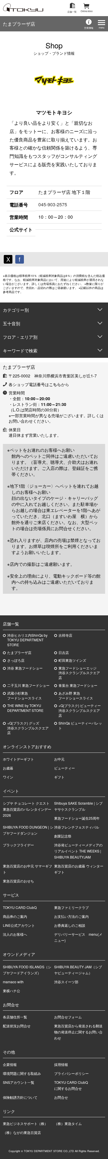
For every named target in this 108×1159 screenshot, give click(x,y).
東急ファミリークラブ (71, 907)
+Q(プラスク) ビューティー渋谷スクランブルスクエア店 (79, 710)
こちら (55, 384)
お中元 (59, 759)
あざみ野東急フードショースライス (75, 695)
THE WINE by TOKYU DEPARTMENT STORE (25, 708)
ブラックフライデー (18, 844)
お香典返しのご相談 (69, 925)
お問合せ (61, 1097)
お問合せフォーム (68, 1016)
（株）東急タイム (68, 1123)
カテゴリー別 (16, 310)
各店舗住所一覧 (15, 1016)
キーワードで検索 (20, 350)
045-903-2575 (52, 204)
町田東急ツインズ (72, 660)
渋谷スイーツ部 (66, 981)
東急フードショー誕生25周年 (77, 818)
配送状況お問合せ (17, 1025)
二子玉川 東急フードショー (28, 685)
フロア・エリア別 (20, 337)
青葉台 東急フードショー (77, 685)
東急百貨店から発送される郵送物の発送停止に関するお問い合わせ (78, 1031)
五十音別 (11, 323)
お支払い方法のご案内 (71, 916)
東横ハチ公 (11, 990)
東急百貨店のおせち (18, 880)
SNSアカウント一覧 (18, 1082)
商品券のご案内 (15, 916)
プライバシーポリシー (71, 1073)
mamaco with (13, 981)
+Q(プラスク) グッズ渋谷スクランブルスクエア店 (28, 728)
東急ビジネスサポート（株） (25, 1123)
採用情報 (61, 1064)
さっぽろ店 (15, 660)
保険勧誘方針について (20, 1097)
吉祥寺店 (65, 635)
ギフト (59, 776)
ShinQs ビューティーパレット (80, 725)
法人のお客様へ (15, 934)
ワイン (8, 776)
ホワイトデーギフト (18, 759)
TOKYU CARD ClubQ (20, 907)
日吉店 (63, 652)
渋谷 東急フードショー (25, 668)
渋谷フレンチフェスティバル (76, 827)
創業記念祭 (62, 835)
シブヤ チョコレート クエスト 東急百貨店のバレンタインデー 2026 (28, 809)
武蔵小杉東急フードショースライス (24, 695)
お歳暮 (8, 767)
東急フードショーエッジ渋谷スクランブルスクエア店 (79, 673)
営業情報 (88, 27)
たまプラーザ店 (19, 23)
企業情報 (10, 1064)
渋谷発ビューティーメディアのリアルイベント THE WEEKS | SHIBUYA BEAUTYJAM (78, 850)
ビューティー (64, 767)
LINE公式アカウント (19, 925)
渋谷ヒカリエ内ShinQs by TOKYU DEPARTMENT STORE (27, 640)
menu (101, 27)
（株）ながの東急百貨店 (22, 1132)
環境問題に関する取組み (22, 1073)
